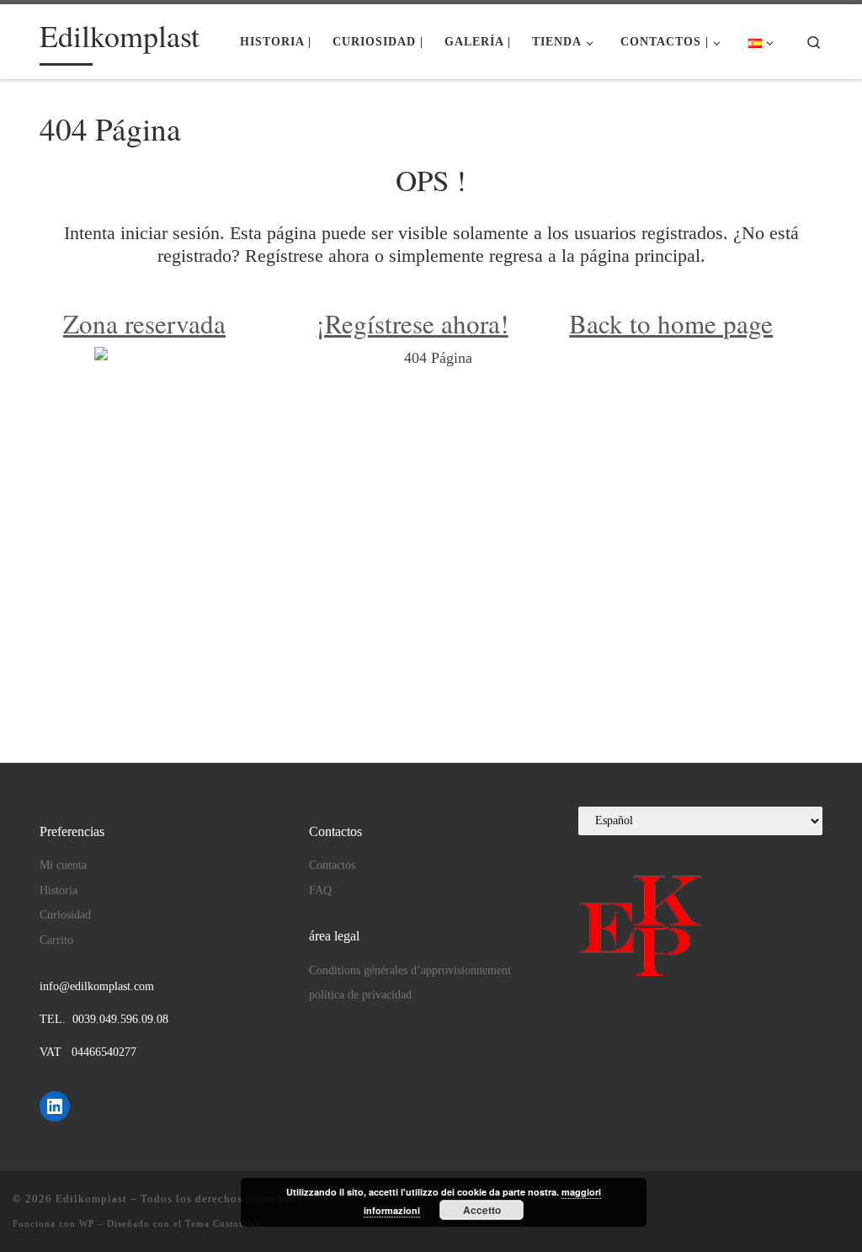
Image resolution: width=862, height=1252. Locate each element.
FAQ (320, 890)
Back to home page (671, 323)
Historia (58, 890)
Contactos (332, 865)
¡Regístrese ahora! (412, 323)
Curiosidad (65, 914)
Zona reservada (144, 323)
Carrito (56, 940)
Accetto (482, 1209)
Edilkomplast (91, 1198)
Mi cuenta (63, 865)
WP (86, 1223)
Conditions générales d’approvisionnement (410, 970)
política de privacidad (360, 994)
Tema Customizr (222, 1223)
